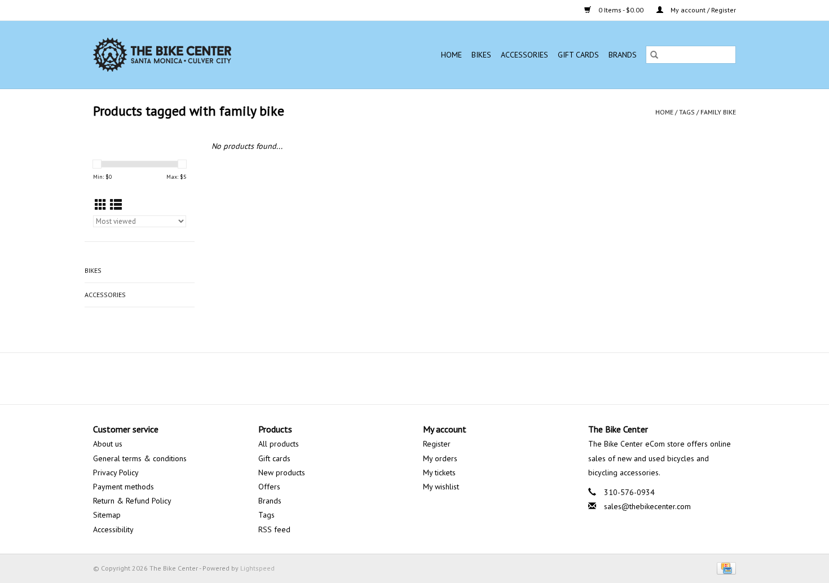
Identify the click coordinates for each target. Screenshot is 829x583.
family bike (718, 112)
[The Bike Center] (195, 55)
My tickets (439, 472)
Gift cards (578, 55)
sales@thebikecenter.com (647, 506)
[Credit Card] (724, 567)
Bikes (481, 55)
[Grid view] (101, 205)
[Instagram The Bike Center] (445, 378)
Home (451, 55)
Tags (687, 112)
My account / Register (702, 10)
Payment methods (123, 487)
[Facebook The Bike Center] (384, 378)
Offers (269, 487)
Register (437, 444)
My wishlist (441, 487)
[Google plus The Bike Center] (425, 378)
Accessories (524, 55)
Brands (622, 55)
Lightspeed (257, 568)
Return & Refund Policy (132, 501)
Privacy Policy (116, 472)
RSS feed (274, 529)
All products (278, 444)
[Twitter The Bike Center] (404, 378)
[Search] (654, 55)
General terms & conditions (140, 458)
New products (281, 472)
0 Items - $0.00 (621, 10)
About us (107, 444)
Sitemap (107, 515)
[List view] (116, 205)
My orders (440, 458)
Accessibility (113, 529)
